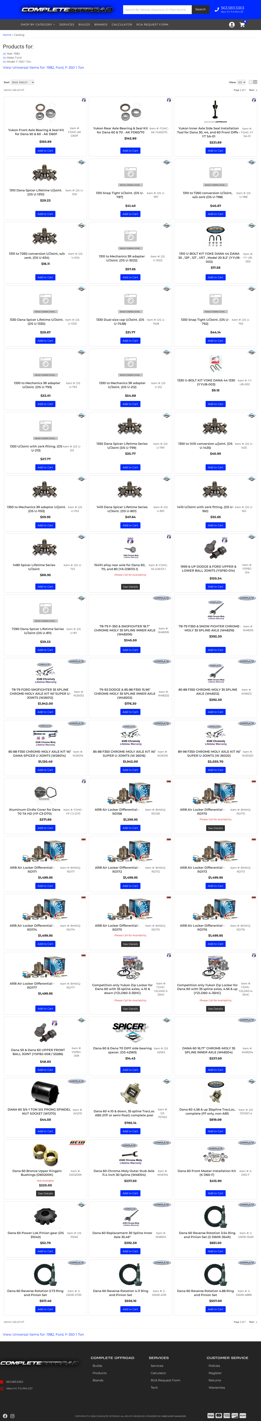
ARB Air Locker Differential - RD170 (202, 811)
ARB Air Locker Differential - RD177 (32, 985)
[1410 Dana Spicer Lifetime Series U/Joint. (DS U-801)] (130, 490)
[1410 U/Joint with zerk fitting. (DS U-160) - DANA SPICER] (251, 478)
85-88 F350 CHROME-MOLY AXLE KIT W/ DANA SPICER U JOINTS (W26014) (39, 753)
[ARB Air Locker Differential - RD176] (215, 909)
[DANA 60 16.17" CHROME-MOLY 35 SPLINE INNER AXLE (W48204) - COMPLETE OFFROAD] (247, 1020)
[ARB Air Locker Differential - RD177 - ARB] (83, 955)
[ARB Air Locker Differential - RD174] (45, 909)
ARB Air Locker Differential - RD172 (117, 869)
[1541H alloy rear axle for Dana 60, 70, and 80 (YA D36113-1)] (130, 548)
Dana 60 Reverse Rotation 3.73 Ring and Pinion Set (35, 1293)
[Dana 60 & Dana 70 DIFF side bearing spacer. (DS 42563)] (130, 1032)
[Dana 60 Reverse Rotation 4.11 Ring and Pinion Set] (130, 1274)
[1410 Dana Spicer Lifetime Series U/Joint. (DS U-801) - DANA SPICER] (166, 478)
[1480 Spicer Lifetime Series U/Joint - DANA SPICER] (81, 536)
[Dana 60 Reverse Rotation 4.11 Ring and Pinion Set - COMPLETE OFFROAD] (162, 1262)
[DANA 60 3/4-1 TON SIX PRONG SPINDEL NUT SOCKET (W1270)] (45, 1093)
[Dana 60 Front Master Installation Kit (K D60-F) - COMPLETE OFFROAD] (247, 1142)
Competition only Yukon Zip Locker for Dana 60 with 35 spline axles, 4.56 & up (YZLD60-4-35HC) (207, 989)
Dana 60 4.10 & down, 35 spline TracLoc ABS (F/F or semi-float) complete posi (124, 1113)
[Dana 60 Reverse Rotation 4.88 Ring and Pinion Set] (215, 1274)
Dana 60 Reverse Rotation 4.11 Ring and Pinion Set (120, 1293)
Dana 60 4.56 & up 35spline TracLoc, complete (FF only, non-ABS (207, 1111)
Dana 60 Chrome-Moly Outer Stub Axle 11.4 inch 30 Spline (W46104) (124, 1173)
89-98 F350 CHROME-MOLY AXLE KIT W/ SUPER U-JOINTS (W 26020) (209, 753)
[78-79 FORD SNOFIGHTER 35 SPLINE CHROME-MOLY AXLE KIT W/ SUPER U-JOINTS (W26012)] (45, 673)
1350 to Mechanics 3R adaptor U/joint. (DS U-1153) (36, 509)
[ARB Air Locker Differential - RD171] (45, 851)
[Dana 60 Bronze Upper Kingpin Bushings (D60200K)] (45, 1154)
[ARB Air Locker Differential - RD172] (130, 851)
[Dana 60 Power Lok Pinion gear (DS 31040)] (45, 1216)
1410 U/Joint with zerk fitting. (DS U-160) (205, 509)
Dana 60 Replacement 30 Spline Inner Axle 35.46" (122, 1235)
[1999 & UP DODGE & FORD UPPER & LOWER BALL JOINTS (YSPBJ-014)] (215, 548)
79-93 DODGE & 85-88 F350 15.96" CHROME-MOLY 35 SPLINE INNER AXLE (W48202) (125, 693)
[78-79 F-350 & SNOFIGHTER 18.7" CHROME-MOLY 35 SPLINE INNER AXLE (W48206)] (130, 610)
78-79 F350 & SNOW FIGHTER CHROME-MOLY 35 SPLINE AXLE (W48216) (210, 628)
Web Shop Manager (174, 1416)
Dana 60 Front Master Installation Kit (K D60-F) (207, 1173)
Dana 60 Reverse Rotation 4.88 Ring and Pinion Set (205, 1293)
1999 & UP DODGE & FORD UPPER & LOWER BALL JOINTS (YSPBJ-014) (208, 568)
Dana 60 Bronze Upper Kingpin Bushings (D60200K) (37, 1173)
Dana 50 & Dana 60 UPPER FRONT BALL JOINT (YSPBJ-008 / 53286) (38, 1052)
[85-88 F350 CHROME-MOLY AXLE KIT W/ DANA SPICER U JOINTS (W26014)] (45, 735)
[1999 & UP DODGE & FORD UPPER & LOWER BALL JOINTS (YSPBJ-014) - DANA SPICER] (251, 536)
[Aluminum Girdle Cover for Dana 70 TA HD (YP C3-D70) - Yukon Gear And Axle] (84, 781)
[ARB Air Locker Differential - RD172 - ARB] (168, 839)
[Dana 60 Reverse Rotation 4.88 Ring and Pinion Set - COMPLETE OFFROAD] (247, 1262)
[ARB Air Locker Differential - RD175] (130, 909)
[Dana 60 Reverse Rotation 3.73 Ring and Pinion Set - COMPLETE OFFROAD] (77, 1262)
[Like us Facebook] (5, 1416)
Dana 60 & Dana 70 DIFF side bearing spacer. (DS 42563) (122, 1050)
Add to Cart (45, 467)
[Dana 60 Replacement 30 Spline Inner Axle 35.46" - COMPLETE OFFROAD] (162, 1204)
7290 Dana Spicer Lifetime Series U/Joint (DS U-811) (38, 631)
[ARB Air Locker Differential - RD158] (130, 793)
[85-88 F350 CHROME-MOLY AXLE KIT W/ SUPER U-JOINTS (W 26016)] (130, 735)
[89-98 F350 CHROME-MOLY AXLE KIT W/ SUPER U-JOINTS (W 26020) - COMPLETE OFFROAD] (247, 723)
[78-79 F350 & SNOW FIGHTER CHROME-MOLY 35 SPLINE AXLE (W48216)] (215, 610)
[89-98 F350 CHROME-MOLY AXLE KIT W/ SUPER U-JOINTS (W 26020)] (215, 735)
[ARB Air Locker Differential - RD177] (45, 967)
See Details (130, 586)
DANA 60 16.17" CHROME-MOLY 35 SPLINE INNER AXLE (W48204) (208, 1050)
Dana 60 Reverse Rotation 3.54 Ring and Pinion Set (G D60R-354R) (207, 1235)
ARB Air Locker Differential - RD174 (32, 927)
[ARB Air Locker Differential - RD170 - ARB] (253, 781)
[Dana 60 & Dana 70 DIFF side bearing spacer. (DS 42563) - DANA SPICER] (166, 1020)
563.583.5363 (14, 1381)
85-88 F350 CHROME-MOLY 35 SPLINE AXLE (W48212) (207, 691)
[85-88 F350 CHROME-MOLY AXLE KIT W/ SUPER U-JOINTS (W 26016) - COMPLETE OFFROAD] (162, 723)
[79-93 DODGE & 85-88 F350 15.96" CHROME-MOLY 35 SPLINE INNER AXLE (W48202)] (130, 673)
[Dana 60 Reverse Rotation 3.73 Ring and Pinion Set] (45, 1274)
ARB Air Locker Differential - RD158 (117, 811)
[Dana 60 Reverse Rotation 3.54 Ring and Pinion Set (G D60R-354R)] (215, 1216)
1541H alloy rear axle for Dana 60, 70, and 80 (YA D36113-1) (119, 567)
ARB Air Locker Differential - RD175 (117, 927)
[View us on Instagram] (12, 1416)
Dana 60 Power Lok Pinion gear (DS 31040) (36, 1235)
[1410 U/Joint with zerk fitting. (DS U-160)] (215, 490)
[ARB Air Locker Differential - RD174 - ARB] (83, 897)
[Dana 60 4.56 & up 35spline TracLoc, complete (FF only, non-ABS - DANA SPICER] (251, 1081)
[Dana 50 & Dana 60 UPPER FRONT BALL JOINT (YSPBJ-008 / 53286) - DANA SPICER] (81, 1020)
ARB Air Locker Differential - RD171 (32, 869)
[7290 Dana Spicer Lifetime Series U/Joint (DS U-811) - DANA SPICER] (81, 598)
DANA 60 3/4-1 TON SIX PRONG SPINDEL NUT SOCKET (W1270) (39, 1111)
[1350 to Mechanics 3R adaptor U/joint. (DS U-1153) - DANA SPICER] (81, 478)
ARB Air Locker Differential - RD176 (202, 927)
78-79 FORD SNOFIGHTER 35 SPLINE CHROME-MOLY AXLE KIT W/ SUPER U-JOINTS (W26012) (40, 693)
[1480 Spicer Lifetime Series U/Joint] (45, 548)
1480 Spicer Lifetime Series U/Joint (34, 567)
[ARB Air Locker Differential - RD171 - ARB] (83, 839)
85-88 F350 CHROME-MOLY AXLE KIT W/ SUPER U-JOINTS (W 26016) (124, 753)
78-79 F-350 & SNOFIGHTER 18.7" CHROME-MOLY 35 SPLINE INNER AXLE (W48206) (125, 630)
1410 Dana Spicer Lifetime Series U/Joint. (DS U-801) (122, 509)
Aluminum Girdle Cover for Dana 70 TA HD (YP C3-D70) (34, 811)
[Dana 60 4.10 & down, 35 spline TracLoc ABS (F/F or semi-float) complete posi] (130, 1093)
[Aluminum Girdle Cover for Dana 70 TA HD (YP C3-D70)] (45, 793)
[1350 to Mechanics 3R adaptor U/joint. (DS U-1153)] (45, 490)
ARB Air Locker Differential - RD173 (202, 869)
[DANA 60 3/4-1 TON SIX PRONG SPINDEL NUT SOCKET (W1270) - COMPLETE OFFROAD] (77, 1081)
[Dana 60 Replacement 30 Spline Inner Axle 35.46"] (130, 1216)
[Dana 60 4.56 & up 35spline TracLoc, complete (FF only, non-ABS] (215, 1093)
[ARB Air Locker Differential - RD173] (215, 851)
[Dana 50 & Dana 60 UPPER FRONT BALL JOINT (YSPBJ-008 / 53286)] (45, 1032)
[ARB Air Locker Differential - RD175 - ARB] (168, 897)
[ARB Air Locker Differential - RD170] (215, 793)
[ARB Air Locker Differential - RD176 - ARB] (253, 897)
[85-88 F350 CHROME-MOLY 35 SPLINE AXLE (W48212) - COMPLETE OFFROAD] (247, 661)
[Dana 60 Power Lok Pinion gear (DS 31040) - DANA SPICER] (81, 1204)
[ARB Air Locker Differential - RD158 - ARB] (168, 781)
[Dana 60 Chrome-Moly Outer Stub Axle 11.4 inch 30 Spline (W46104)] (130, 1154)
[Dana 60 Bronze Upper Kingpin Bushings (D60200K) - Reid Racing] (77, 1142)
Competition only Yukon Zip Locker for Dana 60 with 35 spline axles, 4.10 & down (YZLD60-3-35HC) (122, 989)
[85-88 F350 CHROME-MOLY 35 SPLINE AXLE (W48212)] (215, 673)
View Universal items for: (43, 1334)
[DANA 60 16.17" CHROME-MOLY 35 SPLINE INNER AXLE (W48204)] (215, 1032)
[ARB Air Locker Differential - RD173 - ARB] (253, 839)
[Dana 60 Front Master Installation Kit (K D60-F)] (215, 1154)
